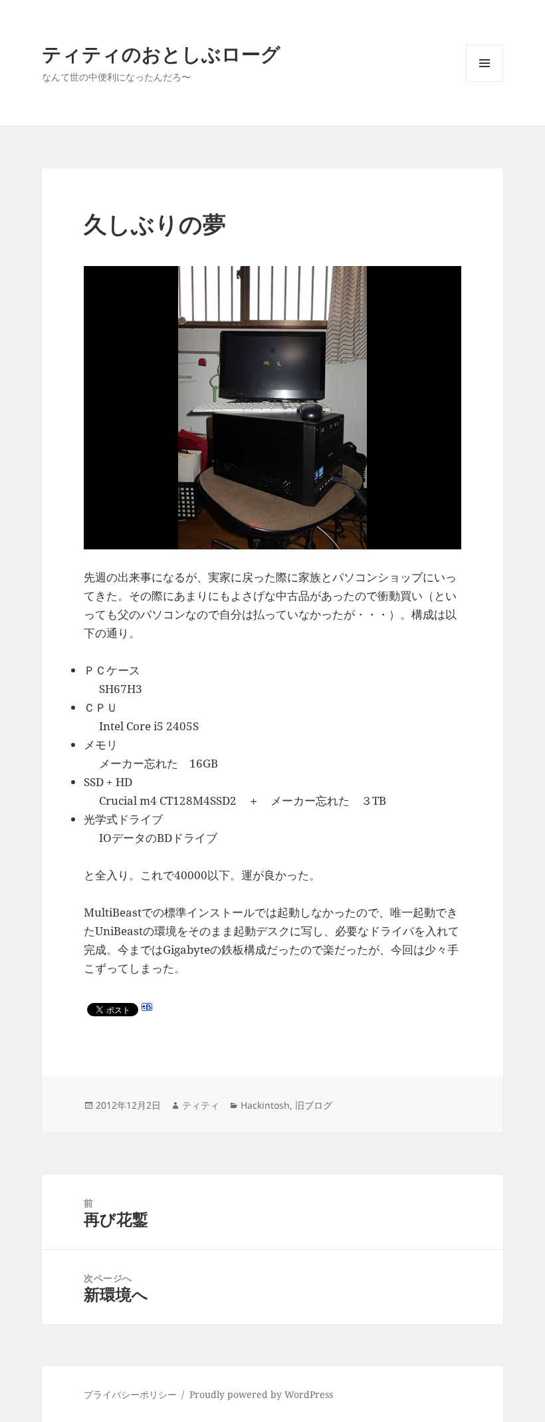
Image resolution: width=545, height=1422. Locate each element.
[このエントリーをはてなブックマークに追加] (147, 1007)
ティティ (200, 1105)
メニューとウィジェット (484, 81)
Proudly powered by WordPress (261, 1394)
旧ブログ (313, 1105)
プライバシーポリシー (130, 1394)
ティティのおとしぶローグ (161, 54)
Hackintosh (265, 1105)
